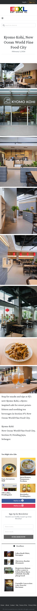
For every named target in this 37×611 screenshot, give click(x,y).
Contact (12, 605)
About (7, 605)
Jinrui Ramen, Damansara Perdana (25, 479)
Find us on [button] (17, 501)
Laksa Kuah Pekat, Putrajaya (22, 554)
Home (2, 605)
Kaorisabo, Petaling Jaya (25, 495)
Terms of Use (23, 605)
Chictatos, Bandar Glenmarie (22, 562)
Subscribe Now (18, 537)
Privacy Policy (32, 605)
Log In (24, 2)
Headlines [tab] (20, 546)
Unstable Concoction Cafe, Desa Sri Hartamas (23, 585)
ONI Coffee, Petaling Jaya (7, 494)
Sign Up (32, 2)
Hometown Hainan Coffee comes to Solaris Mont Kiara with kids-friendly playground (22, 572)
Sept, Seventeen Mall (8, 480)
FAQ (17, 605)
